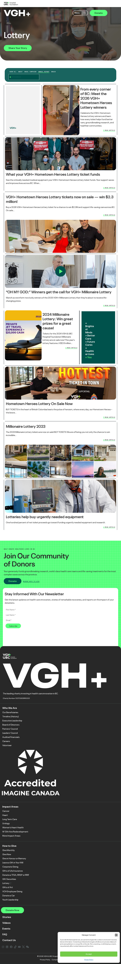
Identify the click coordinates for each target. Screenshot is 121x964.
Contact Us (9, 940)
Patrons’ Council (10, 729)
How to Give (9, 845)
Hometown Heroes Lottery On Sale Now (39, 404)
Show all (12, 72)
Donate (99, 13)
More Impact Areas (11, 836)
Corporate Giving (10, 867)
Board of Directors (10, 725)
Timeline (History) (10, 716)
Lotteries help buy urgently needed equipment (45, 517)
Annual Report (43, 72)
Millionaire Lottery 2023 (25, 426)
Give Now (6, 854)
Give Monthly (8, 850)
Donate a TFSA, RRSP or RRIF (15, 875)
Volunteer (7, 745)
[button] (116, 935)
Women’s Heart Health (13, 827)
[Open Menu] (84, 13)
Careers (6, 741)
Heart (5, 815)
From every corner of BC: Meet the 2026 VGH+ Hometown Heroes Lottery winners (96, 98)
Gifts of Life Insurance (12, 871)
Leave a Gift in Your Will (12, 862)
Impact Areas (10, 806)
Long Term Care (9, 819)
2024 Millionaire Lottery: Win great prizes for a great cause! (58, 321)
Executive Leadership (12, 720)
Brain (53, 72)
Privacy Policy (88, 959)
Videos (6, 922)
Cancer (5, 811)
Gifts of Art (7, 887)
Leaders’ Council (10, 733)
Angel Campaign (30, 72)
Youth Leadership (10, 900)
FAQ (4, 934)
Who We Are (9, 708)
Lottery (6, 883)
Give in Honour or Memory (14, 858)
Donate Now (12, 910)
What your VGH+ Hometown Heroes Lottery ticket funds (53, 174)
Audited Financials (10, 737)
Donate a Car (8, 895)
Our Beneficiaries (10, 712)
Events (6, 928)
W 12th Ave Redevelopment (15, 831)
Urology (6, 823)
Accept (89, 954)
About (20, 72)
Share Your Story (18, 48)
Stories (6, 917)
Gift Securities (9, 879)
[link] (79, 110)
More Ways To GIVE (32, 581)
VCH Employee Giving (12, 891)
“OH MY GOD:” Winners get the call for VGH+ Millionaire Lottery (58, 292)
